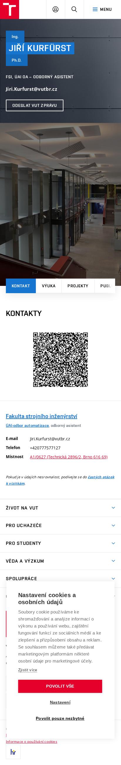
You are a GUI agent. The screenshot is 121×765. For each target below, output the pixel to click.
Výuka (49, 286)
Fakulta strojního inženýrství (41, 416)
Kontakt (21, 286)
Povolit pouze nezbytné (60, 718)
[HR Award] (13, 752)
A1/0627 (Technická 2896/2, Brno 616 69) (68, 457)
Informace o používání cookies (31, 741)
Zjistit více (27, 670)
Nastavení (60, 702)
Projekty (78, 286)
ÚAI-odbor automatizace (27, 425)
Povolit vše (60, 686)
